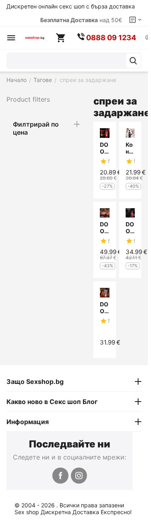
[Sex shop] (34, 38)
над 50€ (81, 19)
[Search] (133, 60)
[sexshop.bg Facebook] (60, 476)
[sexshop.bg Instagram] (79, 476)
